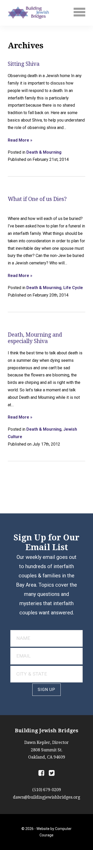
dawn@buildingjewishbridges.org (46, 797)
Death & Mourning (43, 152)
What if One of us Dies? (37, 199)
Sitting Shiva (24, 64)
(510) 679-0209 (46, 789)
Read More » (20, 140)
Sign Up (46, 689)
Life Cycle (73, 287)
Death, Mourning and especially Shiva (35, 337)
